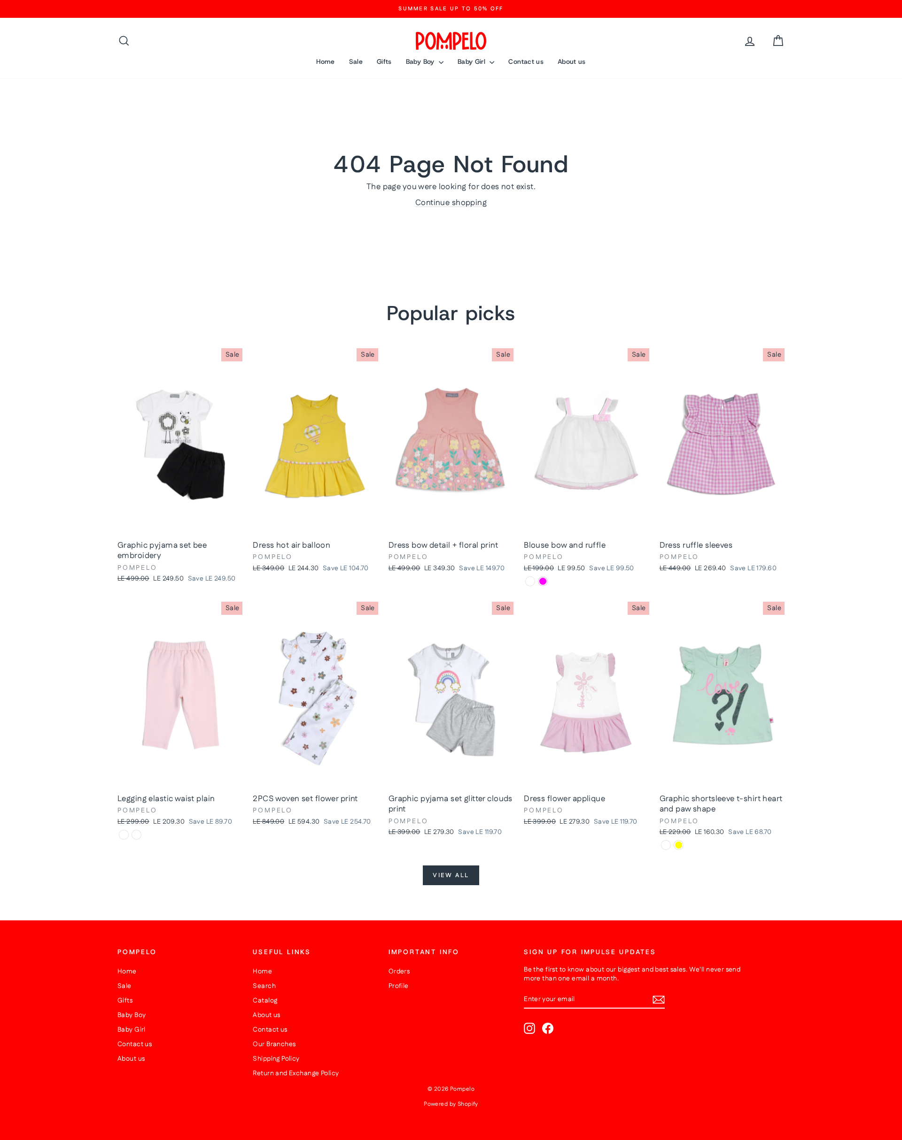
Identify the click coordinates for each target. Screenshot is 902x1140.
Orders (399, 971)
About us (572, 61)
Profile (399, 986)
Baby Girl (473, 61)
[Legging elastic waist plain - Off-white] (136, 834)
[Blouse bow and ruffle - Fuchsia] (542, 581)
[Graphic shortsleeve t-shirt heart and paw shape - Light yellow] (678, 845)
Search (264, 986)
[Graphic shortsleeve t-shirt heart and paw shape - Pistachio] (665, 845)
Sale (356, 61)
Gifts (384, 61)
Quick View (180, 525)
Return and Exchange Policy (296, 1073)
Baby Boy (421, 61)
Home (325, 61)
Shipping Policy (276, 1058)
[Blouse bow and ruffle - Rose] (530, 581)
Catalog (265, 1000)
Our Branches (274, 1044)
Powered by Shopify (451, 1104)
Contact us (526, 61)
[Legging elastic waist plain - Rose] (123, 834)
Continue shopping (451, 202)
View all (451, 875)
